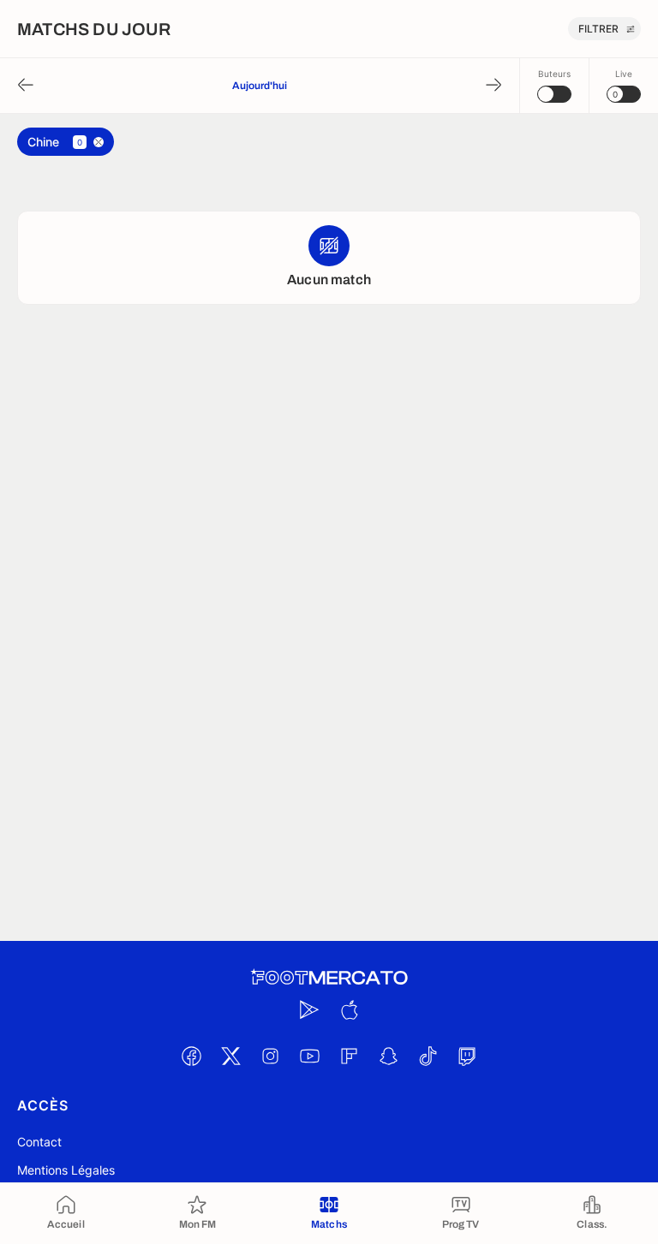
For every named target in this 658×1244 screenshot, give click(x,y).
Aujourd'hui (259, 86)
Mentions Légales (66, 1170)
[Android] (309, 1010)
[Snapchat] (388, 1056)
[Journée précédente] (25, 86)
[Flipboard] (349, 1056)
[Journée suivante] (493, 86)
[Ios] (349, 1010)
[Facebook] (191, 1056)
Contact (39, 1141)
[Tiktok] (427, 1056)
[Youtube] (309, 1056)
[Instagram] (270, 1056)
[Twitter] (230, 1056)
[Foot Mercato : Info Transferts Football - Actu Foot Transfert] (329, 977)
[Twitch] (467, 1056)
